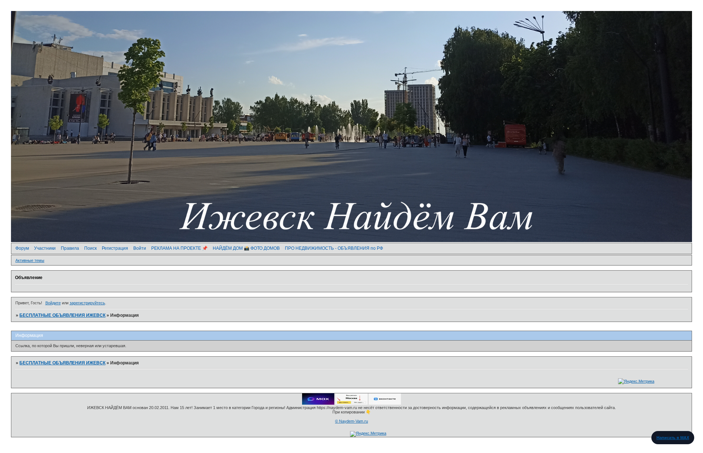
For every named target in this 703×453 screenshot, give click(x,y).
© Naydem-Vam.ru (351, 421)
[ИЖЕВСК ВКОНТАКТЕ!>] (385, 403)
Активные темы (29, 260)
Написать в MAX (672, 437)
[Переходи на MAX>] (318, 403)
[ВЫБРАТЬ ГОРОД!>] (351, 403)
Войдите (53, 303)
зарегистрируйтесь (87, 303)
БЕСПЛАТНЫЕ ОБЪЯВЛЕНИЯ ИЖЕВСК (62, 315)
